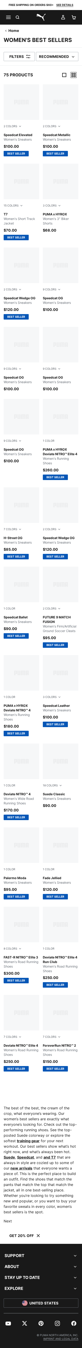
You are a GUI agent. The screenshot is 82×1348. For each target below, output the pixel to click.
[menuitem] (8, 1323)
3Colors (50, 205)
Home (13, 30)
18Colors (50, 785)
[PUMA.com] (41, 17)
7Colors (10, 529)
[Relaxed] (73, 75)
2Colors (10, 126)
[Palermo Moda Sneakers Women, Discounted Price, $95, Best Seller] (21, 863)
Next (8, 1221)
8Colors (10, 948)
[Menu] (8, 17)
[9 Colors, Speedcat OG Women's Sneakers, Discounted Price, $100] (60, 280)
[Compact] (64, 75)
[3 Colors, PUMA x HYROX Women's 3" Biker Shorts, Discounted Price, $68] (60, 198)
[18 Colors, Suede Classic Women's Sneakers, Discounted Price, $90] (60, 776)
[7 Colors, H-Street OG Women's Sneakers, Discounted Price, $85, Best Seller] (21, 523)
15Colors (11, 205)
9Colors (49, 289)
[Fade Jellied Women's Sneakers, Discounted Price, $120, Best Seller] (60, 863)
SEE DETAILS (64, 5)
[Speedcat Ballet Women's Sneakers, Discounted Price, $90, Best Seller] (21, 603)
